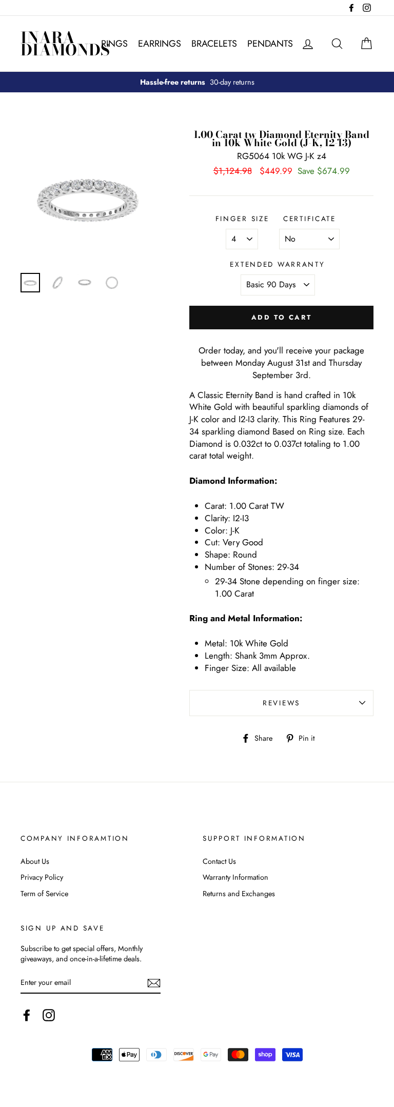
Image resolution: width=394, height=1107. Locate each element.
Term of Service (44, 893)
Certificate (309, 219)
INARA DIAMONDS (65, 44)
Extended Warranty (277, 264)
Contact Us (219, 861)
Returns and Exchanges (239, 893)
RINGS (114, 43)
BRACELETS (214, 43)
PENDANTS (270, 43)
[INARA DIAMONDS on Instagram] (49, 1015)
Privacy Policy (42, 877)
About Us (35, 861)
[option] (197, 82)
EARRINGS (159, 43)
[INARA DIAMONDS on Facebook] (27, 1015)
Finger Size (242, 219)
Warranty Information (235, 877)
